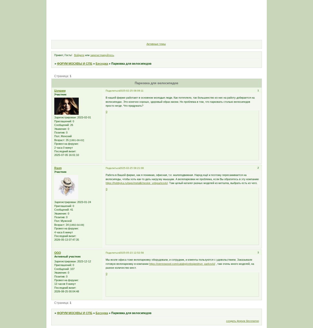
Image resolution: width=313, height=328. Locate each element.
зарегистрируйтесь (102, 55)
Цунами (60, 90)
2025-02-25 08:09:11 (132, 90)
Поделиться (113, 90)
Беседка (102, 63)
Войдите (79, 55)
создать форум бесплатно (242, 320)
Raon (58, 168)
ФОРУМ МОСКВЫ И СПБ (74, 63)
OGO (57, 253)
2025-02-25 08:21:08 (132, 168)
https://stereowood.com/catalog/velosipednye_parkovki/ (182, 263)
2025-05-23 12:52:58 (132, 252)
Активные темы (156, 43)
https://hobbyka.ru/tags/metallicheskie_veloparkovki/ (137, 183)
